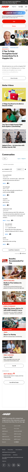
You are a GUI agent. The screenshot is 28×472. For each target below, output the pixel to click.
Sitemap (3, 449)
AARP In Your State (17, 433)
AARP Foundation (17, 436)
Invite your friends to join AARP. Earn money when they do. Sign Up (11, 2)
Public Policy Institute (6, 439)
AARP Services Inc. (5, 436)
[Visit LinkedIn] (18, 465)
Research (4, 441)
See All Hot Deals (14, 382)
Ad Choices (15, 454)
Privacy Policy (10, 449)
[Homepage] (5, 7)
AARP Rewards (5, 431)
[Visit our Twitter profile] (9, 465)
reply (4, 183)
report (22, 183)
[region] (14, 205)
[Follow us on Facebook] (4, 465)
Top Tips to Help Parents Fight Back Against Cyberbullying (12, 125)
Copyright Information (6, 454)
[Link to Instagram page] (14, 465)
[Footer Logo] (14, 414)
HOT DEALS (8, 374)
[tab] (7, 169)
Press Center (16, 428)
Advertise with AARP (18, 431)
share (17, 183)
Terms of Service (19, 449)
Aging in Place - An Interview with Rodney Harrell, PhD (13, 146)
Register (14, 6)
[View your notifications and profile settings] (25, 169)
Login (19, 6)
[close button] (26, 10)
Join (14, 21)
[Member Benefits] (5, 261)
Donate (3, 425)
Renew (14, 26)
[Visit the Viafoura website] (23, 253)
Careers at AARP (17, 425)
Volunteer (4, 428)
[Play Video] (12, 36)
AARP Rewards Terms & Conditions (9, 452)
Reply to (10, 227)
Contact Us (4, 433)
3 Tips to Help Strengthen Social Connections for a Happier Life (10, 54)
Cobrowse (4, 461)
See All (14, 365)
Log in (18, 158)
